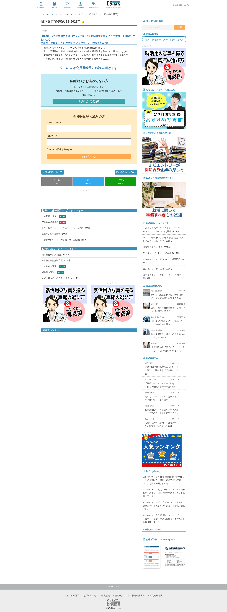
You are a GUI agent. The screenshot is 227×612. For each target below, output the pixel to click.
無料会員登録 (89, 101)
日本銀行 (93, 14)
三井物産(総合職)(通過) (52, 260)
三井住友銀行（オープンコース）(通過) (60, 239)
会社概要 (119, 595)
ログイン (187, 5)
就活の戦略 (54, 7)
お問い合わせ (90, 595)
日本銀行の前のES (53, 172)
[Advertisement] (89, 198)
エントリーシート (41, 7)
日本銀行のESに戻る (121, 181)
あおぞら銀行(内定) (51, 233)
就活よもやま (149, 419)
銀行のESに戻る (89, 181)
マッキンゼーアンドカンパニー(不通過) (161, 259)
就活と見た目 (149, 392)
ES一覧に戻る (57, 181)
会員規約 (105, 595)
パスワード (52, 135)
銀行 (81, 14)
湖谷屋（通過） (49, 272)
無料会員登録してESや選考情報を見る (165, 39)
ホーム (46, 14)
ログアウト (114, 599)
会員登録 (178, 5)
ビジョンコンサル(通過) (154, 268)
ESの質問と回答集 (157, 317)
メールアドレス (54, 122)
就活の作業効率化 (151, 379)
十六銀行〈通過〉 (50, 216)
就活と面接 (149, 363)
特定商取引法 (156, 595)
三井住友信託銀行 (50, 222)
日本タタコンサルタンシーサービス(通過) (162, 274)
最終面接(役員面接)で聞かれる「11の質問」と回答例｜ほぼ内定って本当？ (161, 370)
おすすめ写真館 (80, 7)
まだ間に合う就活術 (94, 7)
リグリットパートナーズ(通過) (157, 253)
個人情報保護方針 (136, 595)
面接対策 (154, 304)
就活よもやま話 (67, 7)
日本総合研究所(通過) (52, 254)
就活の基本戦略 (156, 291)
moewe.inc (117, 608)
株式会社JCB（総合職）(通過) (56, 278)
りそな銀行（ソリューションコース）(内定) (62, 228)
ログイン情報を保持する (60, 149)
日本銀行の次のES (125, 172)
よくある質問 (72, 595)
